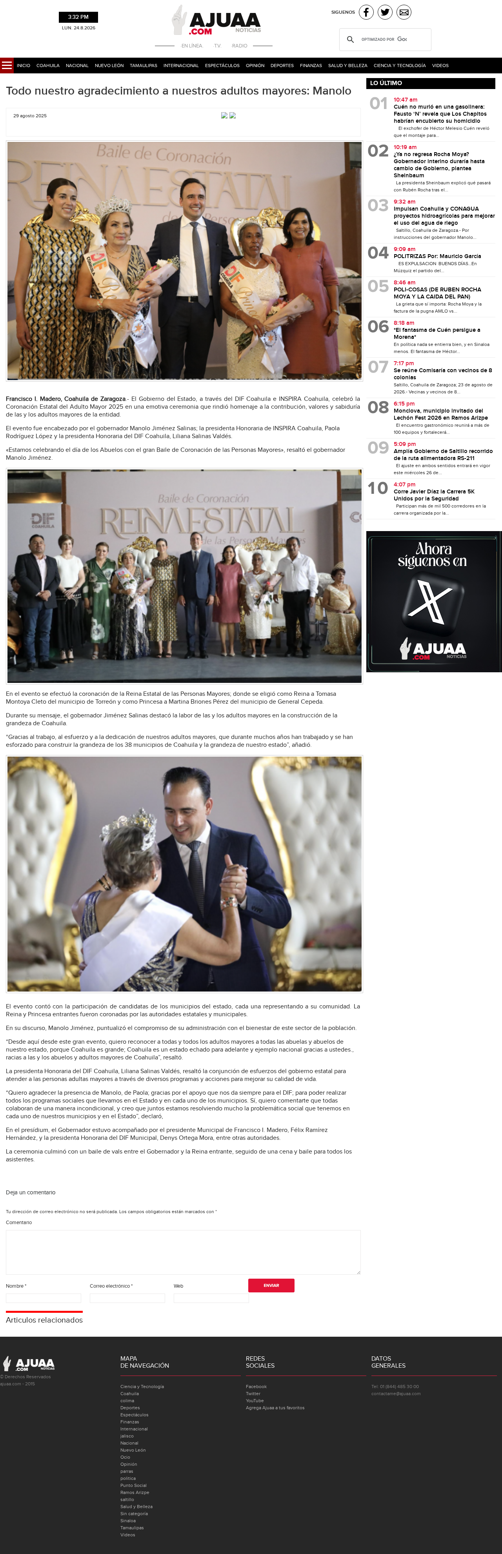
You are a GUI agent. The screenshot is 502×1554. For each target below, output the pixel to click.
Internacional (181, 65)
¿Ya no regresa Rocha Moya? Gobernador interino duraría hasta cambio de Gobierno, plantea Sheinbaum (439, 165)
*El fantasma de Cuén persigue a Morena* (437, 334)
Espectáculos (222, 65)
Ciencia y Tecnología (400, 65)
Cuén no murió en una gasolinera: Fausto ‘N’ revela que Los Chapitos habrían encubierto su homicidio (440, 114)
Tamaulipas (143, 65)
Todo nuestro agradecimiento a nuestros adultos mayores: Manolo (178, 91)
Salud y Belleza (347, 65)
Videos (440, 65)
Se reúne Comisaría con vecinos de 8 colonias (443, 374)
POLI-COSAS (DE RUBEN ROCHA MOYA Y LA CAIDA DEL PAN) (437, 293)
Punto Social (133, 1485)
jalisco (127, 1436)
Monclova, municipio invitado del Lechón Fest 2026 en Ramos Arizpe (441, 415)
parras (126, 1471)
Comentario (19, 1222)
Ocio (125, 1457)
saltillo (127, 1499)
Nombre (16, 1286)
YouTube (255, 1400)
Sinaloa (128, 1520)
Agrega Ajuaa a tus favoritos (275, 1407)
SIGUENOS (343, 12)
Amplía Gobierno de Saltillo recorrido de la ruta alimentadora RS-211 (443, 455)
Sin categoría (134, 1513)
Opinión (255, 65)
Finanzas (311, 65)
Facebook (256, 1386)
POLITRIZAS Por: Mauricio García (437, 256)
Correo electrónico (111, 1286)
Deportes (282, 65)
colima (127, 1400)
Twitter (253, 1393)
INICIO (23, 65)
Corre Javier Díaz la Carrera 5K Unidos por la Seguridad (434, 495)
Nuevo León (109, 65)
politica (128, 1478)
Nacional (77, 65)
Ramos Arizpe (134, 1492)
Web (178, 1286)
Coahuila (48, 65)
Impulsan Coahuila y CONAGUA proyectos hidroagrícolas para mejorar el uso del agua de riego (444, 216)
